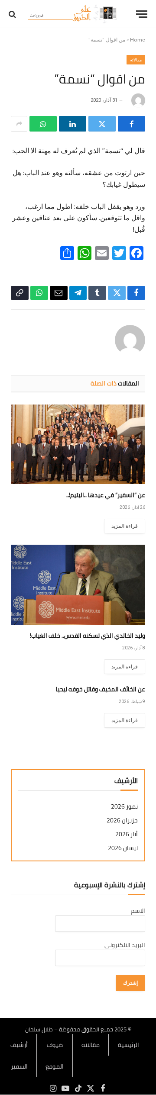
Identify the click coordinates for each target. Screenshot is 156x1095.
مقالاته (136, 59)
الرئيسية (128, 1044)
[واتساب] (43, 124)
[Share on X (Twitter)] (102, 124)
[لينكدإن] (72, 124)
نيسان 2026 (123, 848)
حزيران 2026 (122, 820)
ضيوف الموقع (55, 1055)
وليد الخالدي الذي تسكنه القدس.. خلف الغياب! (87, 635)
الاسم (138, 910)
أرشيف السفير (19, 1055)
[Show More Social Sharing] (19, 124)
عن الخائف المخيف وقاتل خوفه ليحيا (100, 689)
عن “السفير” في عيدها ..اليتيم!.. (105, 495)
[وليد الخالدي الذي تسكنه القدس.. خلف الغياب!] (78, 585)
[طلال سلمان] (73, 14)
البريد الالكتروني (124, 944)
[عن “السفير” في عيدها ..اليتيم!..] (78, 445)
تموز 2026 (124, 806)
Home (137, 40)
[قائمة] (141, 14)
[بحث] (13, 14)
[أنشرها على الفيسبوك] (131, 124)
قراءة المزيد (124, 526)
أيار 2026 (126, 834)
